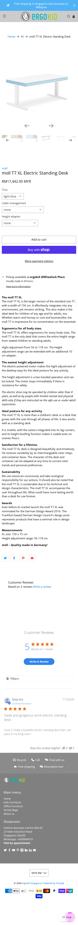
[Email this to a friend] (32, 558)
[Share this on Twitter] (5, 558)
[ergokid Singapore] (39, 16)
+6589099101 (25, 839)
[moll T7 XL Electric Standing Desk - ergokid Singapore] (39, 83)
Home (11, 36)
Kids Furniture (12, 802)
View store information (18, 286)
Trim (5, 189)
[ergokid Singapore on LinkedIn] (30, 850)
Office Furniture (13, 806)
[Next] (51, 126)
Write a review (42, 586)
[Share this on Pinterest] (23, 558)
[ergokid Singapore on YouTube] (13, 850)
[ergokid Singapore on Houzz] (26, 850)
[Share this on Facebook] (14, 558)
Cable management (14, 203)
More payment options (39, 261)
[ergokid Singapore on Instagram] (22, 850)
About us (9, 813)
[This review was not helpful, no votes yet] (70, 748)
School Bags (11, 810)
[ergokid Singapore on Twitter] (5, 850)
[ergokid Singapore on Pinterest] (17, 850)
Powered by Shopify (53, 883)
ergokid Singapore (32, 883)
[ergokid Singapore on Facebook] (9, 850)
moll (4, 168)
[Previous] (27, 126)
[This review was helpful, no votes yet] (64, 748)
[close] (74, 5)
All (22, 36)
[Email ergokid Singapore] (34, 850)
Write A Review (39, 661)
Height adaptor (11, 216)
